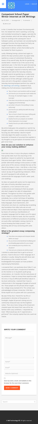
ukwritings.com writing (11, 86)
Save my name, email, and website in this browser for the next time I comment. (17, 382)
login (27, 4)
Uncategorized (16, 20)
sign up (34, 4)
